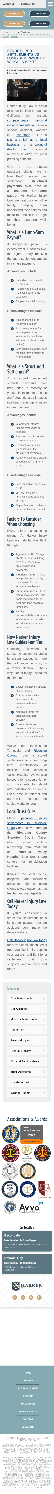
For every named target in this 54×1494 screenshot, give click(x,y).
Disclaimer (28, 1403)
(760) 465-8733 (12, 1247)
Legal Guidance (22, 32)
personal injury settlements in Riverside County (27, 823)
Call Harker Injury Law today (27, 940)
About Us (9, 4)
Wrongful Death (21, 1092)
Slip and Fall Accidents (25, 1061)
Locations (28, 1427)
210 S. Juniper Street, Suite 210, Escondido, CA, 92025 (28, 1244)
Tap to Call (14, 13)
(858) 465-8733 (12, 1270)
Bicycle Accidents (22, 998)
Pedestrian (17, 1029)
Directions (40, 13)
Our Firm (27, 1380)
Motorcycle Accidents (24, 1019)
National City (13, 1258)
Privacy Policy (28, 1411)
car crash (23, 135)
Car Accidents (19, 1008)
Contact (28, 1419)
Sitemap (28, 1396)
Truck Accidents (21, 1071)
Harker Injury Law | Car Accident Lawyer (20, 1240)
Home (6, 32)
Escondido (12, 1235)
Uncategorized (20, 1082)
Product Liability (21, 1050)
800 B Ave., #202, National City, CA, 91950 (23, 1267)
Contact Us (28, 4)
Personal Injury (20, 1040)
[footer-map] (27, 1336)
